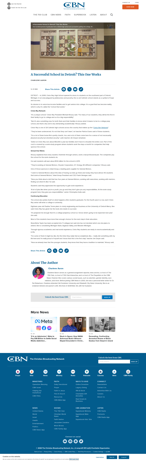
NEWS (35, 408)
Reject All (112, 457)
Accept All (123, 457)
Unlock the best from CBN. (56, 297)
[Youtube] (65, 441)
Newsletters (102, 384)
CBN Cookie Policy (70, 452)
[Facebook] (64, 89)
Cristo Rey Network (100, 128)
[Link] (81, 89)
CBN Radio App (103, 417)
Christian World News (60, 415)
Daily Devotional (60, 384)
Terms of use (38, 452)
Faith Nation (59, 419)
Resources (58, 397)
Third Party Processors (84, 452)
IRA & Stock (80, 391)
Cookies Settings (98, 452)
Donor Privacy (58, 452)
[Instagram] (76, 441)
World (34, 414)
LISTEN (93, 14)
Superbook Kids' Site (84, 419)
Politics (35, 427)
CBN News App (38, 430)
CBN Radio (101, 411)
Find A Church (59, 394)
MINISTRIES (37, 381)
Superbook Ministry (83, 411)
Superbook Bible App (82, 415)
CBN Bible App (60, 400)
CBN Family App (60, 429)
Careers (100, 394)
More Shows (59, 426)
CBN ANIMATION (83, 408)
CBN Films (36, 396)
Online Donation (82, 384)
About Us (101, 397)
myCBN (108, 452)
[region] (73, 457)
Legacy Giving (81, 388)
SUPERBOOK (80, 14)
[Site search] (111, 16)
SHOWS (57, 408)
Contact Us (126, 2)
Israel (34, 417)
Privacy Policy (48, 452)
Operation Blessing (39, 384)
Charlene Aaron (38, 80)
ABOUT (103, 14)
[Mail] (75, 89)
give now (130, 7)
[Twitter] (69, 89)
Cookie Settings (100, 457)
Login (137, 2)
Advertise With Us (104, 391)
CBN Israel (36, 388)
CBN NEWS (56, 14)
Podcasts (101, 414)
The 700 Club (40, 14)
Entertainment (38, 424)
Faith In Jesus (59, 391)
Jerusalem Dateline (61, 423)
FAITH (67, 14)
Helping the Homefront (37, 392)
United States (37, 411)
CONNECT (101, 381)
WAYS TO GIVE (82, 381)
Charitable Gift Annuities (81, 395)
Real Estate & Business (81, 400)
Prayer (56, 388)
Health (35, 420)
